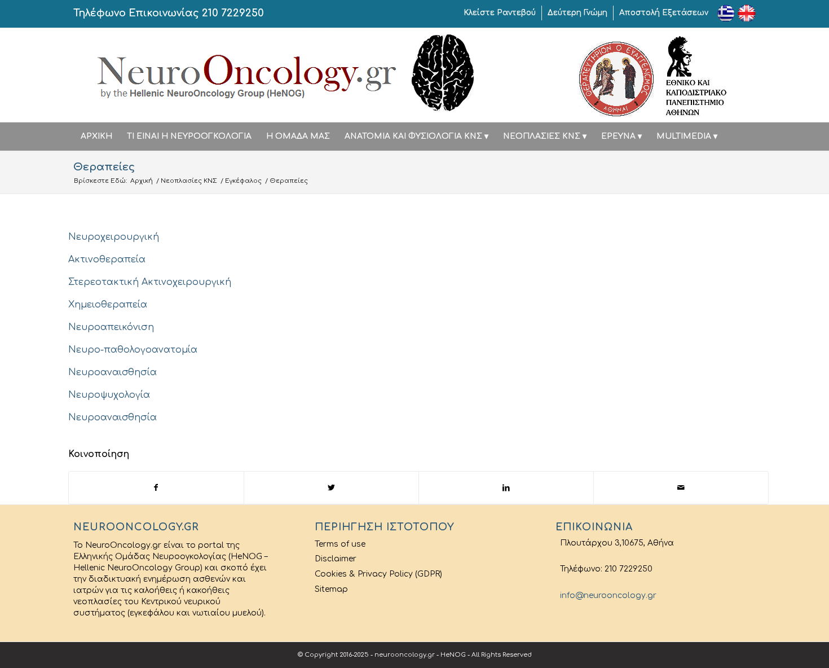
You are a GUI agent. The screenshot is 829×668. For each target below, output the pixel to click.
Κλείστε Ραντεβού (500, 12)
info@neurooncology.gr (605, 595)
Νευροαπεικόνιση (111, 327)
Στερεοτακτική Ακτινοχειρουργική (149, 282)
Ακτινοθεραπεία (106, 259)
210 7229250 (233, 13)
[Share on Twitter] (331, 488)
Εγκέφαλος (243, 180)
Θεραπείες (104, 167)
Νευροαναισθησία (112, 372)
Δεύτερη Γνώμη (577, 12)
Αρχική (141, 180)
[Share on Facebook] (156, 488)
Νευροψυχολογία (109, 395)
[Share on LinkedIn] (506, 488)
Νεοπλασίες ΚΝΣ (189, 180)
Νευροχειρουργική (113, 237)
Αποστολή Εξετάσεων (663, 12)
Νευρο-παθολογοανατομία (132, 350)
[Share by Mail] (681, 488)
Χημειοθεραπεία (107, 305)
